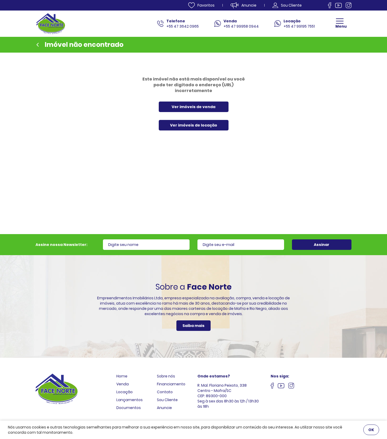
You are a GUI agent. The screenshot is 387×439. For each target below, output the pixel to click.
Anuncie (164, 407)
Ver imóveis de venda (193, 106)
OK (371, 429)
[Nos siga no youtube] (281, 386)
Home (121, 376)
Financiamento (171, 384)
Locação (124, 392)
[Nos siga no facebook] (329, 5)
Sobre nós (166, 376)
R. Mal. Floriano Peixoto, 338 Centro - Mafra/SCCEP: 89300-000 (222, 390)
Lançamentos (129, 399)
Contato (165, 392)
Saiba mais (193, 325)
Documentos (128, 407)
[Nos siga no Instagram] (348, 5)
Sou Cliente (167, 399)
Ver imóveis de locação (193, 125)
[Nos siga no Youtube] (338, 5)
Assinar (321, 244)
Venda (122, 384)
